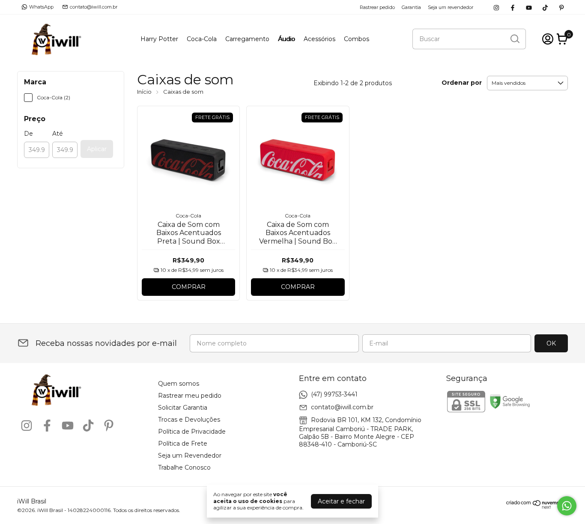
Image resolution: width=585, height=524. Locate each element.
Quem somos (178, 383)
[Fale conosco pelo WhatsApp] (566, 505)
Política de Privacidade (192, 431)
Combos (356, 39)
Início (144, 91)
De (28, 133)
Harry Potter (159, 39)
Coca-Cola (202, 39)
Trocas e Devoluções (189, 419)
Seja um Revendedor (189, 455)
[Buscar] (514, 38)
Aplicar (97, 149)
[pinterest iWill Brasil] (561, 7)
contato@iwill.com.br (93, 6)
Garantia (411, 7)
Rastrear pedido (377, 7)
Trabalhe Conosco (184, 467)
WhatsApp (41, 6)
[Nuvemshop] (537, 507)
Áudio (286, 39)
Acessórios (319, 39)
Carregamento (247, 39)
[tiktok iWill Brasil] (545, 7)
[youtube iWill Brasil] (528, 7)
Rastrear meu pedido (189, 395)
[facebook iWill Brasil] (512, 7)
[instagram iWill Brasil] (496, 7)
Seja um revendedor (450, 7)
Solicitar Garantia (182, 407)
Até (57, 133)
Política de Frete (182, 443)
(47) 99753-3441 (334, 394)
